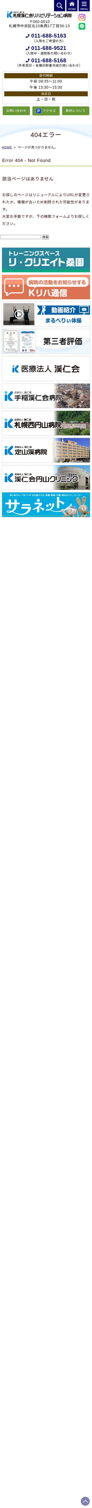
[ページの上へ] (85, 1501)
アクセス (49, 110)
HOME (7, 147)
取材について (76, 110)
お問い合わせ (16, 110)
